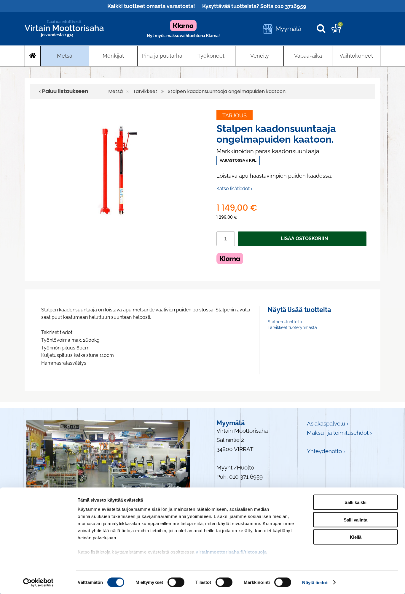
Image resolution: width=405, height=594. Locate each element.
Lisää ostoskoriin (304, 238)
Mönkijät (113, 56)
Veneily (259, 56)
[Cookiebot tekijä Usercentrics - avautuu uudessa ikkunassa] (38, 582)
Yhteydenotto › (326, 451)
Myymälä (288, 28)
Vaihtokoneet (356, 56)
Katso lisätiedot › (234, 188)
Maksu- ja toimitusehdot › (339, 432)
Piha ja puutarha (162, 56)
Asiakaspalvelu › (328, 423)
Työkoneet (210, 56)
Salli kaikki (355, 502)
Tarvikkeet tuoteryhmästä (292, 327)
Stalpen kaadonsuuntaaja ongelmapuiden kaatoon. (227, 91)
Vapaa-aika (308, 56)
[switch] (176, 582)
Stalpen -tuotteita (285, 321)
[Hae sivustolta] (323, 29)
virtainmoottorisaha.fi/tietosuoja (231, 551)
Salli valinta (355, 519)
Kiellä (355, 537)
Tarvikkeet (145, 91)
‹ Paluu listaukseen (63, 91)
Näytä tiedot (314, 582)
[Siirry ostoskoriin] (336, 31)
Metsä (64, 56)
